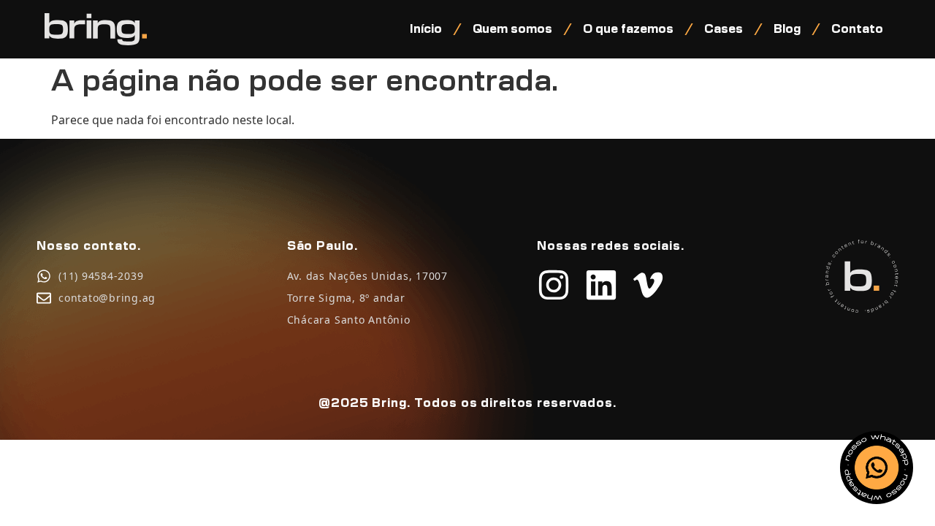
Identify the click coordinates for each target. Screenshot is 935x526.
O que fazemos (628, 29)
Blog (787, 29)
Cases (723, 29)
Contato (857, 29)
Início (426, 29)
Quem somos (512, 29)
